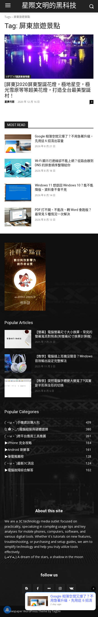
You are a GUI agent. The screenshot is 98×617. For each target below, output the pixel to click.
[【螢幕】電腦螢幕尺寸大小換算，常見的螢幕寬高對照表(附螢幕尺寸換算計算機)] (18, 339)
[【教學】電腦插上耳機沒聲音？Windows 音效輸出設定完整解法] (18, 363)
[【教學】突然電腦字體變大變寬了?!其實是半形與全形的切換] (18, 388)
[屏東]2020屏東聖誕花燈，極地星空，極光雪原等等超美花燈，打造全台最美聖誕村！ (48, 90)
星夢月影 (10, 101)
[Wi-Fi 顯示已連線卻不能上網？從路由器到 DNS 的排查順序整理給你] (18, 168)
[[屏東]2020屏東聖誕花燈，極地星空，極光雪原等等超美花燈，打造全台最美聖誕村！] (49, 56)
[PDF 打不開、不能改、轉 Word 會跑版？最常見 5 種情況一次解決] (18, 217)
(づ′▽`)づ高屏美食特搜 (18, 76)
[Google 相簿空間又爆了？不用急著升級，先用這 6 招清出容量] (18, 143)
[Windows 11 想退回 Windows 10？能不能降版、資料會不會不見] (18, 192)
